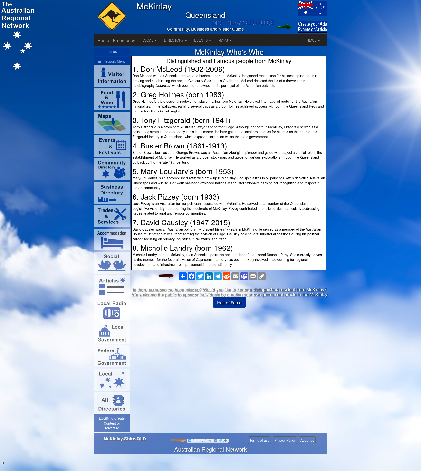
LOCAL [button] (148, 40)
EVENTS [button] (201, 40)
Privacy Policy (285, 440)
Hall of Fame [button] (229, 302)
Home (103, 40)
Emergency (124, 40)
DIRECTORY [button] (174, 40)
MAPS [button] (223, 40)
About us (307, 440)
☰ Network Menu (112, 61)
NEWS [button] (311, 40)
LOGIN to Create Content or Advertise (112, 423)
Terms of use (259, 440)
